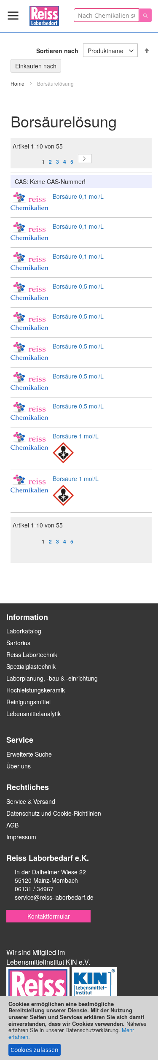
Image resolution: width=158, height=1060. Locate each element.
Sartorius (18, 642)
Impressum (21, 837)
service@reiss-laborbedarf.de (54, 897)
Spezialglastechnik (31, 666)
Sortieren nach (57, 50)
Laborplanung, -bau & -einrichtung (52, 678)
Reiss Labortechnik (31, 654)
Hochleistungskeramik (35, 690)
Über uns (18, 766)
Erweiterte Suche (29, 754)
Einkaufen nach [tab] (35, 66)
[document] (79, 1028)
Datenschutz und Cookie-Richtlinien (53, 813)
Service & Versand (30, 801)
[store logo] (44, 14)
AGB (12, 825)
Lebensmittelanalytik (33, 713)
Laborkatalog (23, 631)
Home (18, 83)
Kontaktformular (48, 916)
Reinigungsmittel (28, 702)
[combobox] (106, 15)
